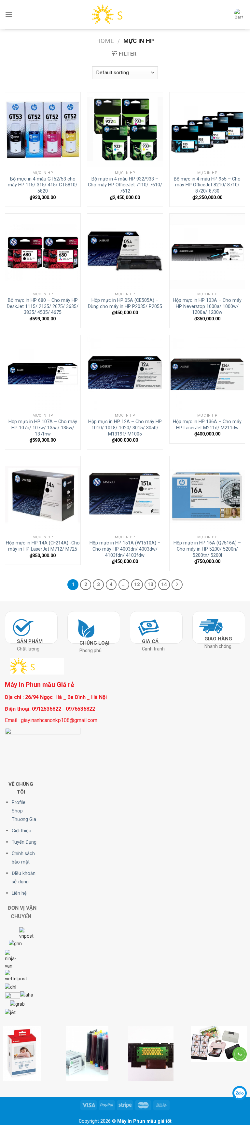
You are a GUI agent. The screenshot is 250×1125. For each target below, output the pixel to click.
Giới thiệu (21, 831)
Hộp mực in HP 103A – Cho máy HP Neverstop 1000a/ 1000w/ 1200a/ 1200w (207, 306)
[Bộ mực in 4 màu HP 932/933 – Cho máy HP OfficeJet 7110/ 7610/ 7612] (124, 129)
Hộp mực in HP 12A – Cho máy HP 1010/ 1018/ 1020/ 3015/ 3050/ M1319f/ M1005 (125, 427)
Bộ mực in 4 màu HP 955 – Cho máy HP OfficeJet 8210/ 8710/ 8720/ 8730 (207, 185)
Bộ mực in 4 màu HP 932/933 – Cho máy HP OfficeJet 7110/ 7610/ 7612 (125, 185)
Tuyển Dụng (24, 842)
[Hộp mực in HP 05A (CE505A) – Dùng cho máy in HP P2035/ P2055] (124, 251)
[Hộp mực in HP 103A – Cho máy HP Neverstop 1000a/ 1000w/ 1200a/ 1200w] (207, 251)
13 (150, 584)
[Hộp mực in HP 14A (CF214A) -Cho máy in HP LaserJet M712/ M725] (42, 493)
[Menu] (9, 14)
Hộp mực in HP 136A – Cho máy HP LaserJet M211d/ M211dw (207, 425)
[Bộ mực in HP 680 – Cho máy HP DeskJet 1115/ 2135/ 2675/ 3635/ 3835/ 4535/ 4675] (42, 251)
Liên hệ (19, 893)
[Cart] (238, 15)
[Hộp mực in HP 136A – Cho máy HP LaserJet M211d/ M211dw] (207, 372)
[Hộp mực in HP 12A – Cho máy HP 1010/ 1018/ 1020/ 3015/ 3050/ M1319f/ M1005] (124, 372)
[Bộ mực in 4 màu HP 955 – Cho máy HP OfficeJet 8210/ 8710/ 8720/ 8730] (207, 129)
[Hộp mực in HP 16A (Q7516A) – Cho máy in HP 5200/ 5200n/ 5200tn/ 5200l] (207, 493)
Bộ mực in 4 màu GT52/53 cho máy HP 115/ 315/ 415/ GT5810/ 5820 (42, 185)
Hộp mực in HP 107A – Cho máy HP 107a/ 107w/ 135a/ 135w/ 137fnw (42, 427)
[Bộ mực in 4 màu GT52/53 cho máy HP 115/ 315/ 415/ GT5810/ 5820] (42, 129)
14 (164, 584)
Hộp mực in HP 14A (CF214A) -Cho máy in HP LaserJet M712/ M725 (43, 546)
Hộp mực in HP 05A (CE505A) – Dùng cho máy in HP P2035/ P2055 (125, 303)
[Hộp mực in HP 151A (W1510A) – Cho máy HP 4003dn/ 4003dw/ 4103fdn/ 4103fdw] (124, 493)
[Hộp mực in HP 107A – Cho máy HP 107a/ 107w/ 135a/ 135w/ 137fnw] (42, 372)
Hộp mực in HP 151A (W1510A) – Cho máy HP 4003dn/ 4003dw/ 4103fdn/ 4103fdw (125, 549)
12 (137, 584)
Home (105, 40)
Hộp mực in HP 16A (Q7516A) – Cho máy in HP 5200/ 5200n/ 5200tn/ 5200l (207, 549)
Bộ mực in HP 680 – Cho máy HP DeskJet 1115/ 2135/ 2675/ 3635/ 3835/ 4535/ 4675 (42, 306)
